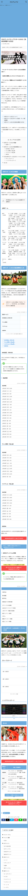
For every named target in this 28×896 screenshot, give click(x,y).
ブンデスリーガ (7, 882)
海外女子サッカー (8, 854)
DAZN (5, 840)
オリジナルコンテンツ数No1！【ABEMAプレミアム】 (14, 568)
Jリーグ (5, 860)
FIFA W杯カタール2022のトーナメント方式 (14, 156)
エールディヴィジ (7, 873)
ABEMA (7, 154)
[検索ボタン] (26, 2)
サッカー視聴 (7, 837)
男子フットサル (7, 868)
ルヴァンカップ (7, 862)
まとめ (5, 162)
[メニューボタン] (2, 2)
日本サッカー (7, 857)
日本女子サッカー (8, 851)
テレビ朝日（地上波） (11, 150)
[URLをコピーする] (25, 820)
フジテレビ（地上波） (11, 152)
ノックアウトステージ (11, 160)
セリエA (5, 876)
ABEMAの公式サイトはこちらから (14, 538)
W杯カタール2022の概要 (10, 142)
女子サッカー (7, 843)
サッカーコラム (7, 834)
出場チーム (8, 144)
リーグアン (6, 887)
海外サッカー (6, 813)
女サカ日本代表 (7, 846)
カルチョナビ (14, 2)
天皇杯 (5, 865)
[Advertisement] (14, 22)
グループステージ (10, 158)
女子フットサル (7, 849)
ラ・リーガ (6, 884)
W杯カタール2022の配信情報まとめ (13, 147)
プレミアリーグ (7, 879)
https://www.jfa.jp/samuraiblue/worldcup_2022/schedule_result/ (14, 717)
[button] (3, 820)
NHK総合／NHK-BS (10, 148)
